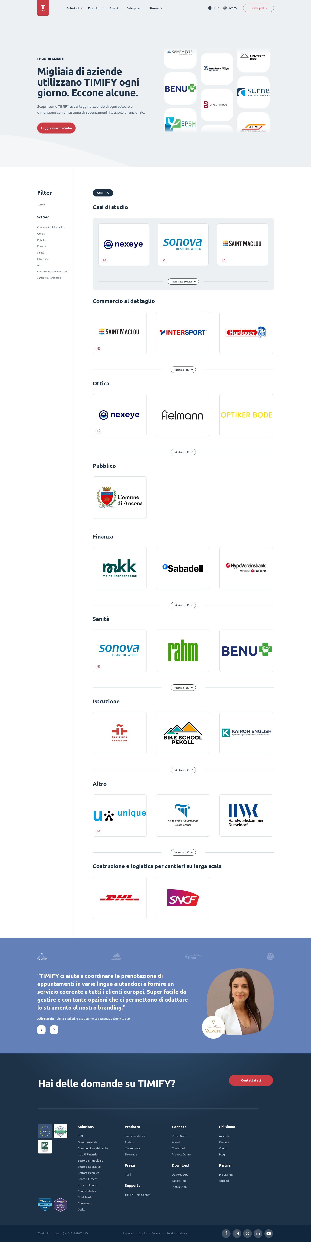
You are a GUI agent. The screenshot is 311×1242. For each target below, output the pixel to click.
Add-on (129, 1142)
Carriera (224, 1142)
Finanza (41, 246)
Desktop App (180, 1174)
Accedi (176, 1142)
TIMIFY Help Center (137, 1194)
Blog (222, 1154)
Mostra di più (182, 369)
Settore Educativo (89, 1166)
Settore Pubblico (88, 1172)
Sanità (40, 252)
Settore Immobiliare (90, 1160)
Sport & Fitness (87, 1178)
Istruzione (43, 258)
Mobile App (179, 1186)
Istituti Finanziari (88, 1154)
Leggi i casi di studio (56, 128)
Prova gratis (259, 8)
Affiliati (224, 1180)
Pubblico (42, 240)
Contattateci (251, 1080)
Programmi (226, 1174)
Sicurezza (131, 1154)
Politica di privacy (177, 1233)
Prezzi (114, 8)
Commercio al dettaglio (50, 227)
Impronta (128, 1233)
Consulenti (84, 1203)
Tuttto (41, 204)
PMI (80, 1136)
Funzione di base (135, 1136)
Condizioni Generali (150, 1233)
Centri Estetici (87, 1191)
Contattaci (178, 1148)
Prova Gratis (180, 1136)
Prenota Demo (181, 1154)
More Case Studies (182, 281)
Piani (128, 1174)
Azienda (224, 1136)
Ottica (41, 233)
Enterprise (133, 8)
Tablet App (179, 1180)
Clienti (223, 1148)
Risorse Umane (87, 1185)
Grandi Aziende (88, 1142)
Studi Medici (86, 1197)
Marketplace (133, 1148)
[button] (41, 1029)
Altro (40, 265)
